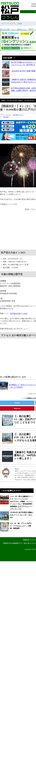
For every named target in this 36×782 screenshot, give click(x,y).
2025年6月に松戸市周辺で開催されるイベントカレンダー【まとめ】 (21, 515)
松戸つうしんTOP (5, 29)
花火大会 (5, 117)
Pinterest (17, 408)
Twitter (17, 403)
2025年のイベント (21, 29)
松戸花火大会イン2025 (18, 314)
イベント (13, 29)
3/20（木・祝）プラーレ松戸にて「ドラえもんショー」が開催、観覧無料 (21, 525)
